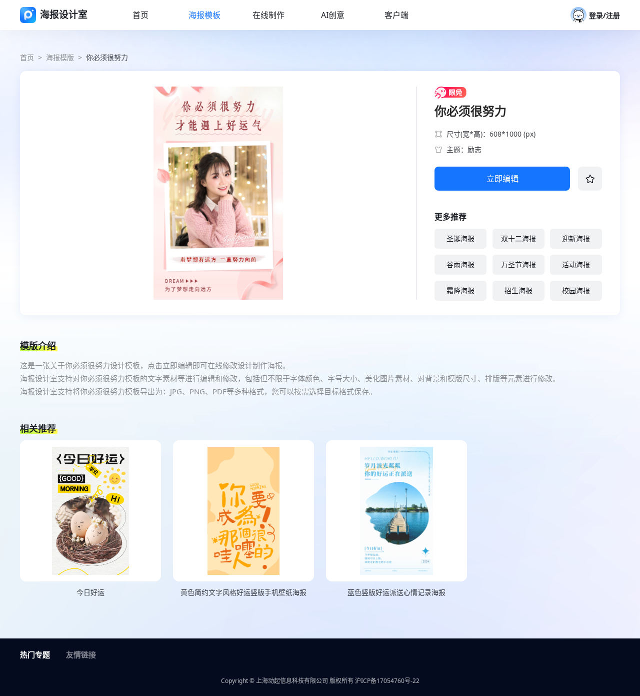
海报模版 (60, 57)
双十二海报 (518, 238)
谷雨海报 (460, 264)
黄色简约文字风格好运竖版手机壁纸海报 (243, 592)
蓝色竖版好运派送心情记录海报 (397, 592)
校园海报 (576, 290)
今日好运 (90, 592)
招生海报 (518, 290)
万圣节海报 (518, 264)
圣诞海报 (460, 238)
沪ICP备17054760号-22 (387, 680)
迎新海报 (576, 238)
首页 (27, 57)
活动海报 (576, 264)
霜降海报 (460, 290)
